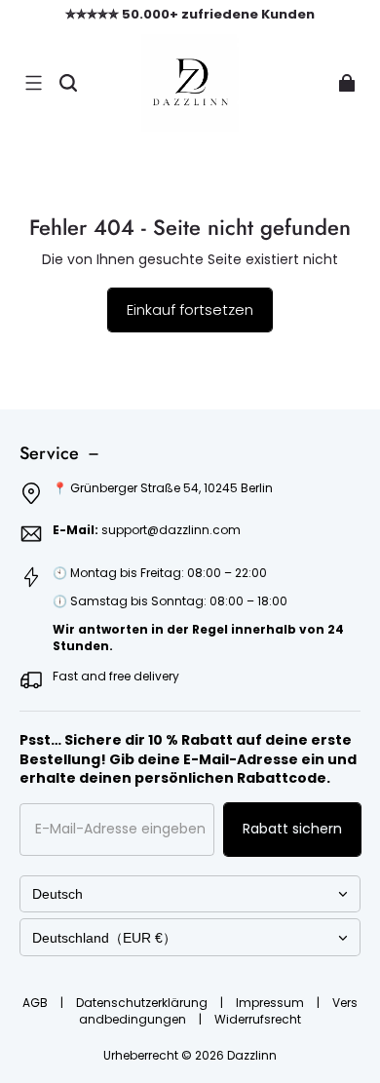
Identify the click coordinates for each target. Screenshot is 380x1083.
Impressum (271, 1002)
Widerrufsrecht (257, 1019)
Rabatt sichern (292, 828)
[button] (33, 83)
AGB (36, 1002)
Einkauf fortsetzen (190, 309)
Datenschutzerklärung (143, 1002)
